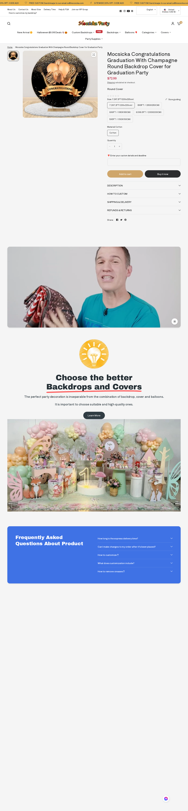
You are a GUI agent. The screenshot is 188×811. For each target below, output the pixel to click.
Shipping (111, 82)
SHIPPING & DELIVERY (119, 201)
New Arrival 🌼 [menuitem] (25, 32)
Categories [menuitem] (148, 32)
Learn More (94, 415)
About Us (11, 9)
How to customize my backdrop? (23, 13)
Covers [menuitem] (165, 32)
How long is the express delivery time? (118, 538)
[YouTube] (128, 11)
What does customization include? (116, 563)
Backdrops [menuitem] (112, 32)
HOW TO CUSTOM (117, 193)
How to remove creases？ (111, 571)
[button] (166, 799)
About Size (36, 9)
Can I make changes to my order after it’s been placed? (127, 546)
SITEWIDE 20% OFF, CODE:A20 (93, 3)
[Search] (9, 23)
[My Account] (173, 23)
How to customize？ (108, 554)
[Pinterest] (132, 11)
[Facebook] (121, 11)
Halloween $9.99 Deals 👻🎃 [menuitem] (52, 32)
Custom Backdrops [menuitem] (82, 32)
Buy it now (162, 174)
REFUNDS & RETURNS (119, 210)
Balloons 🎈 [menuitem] (131, 32)
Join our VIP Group (80, 9)
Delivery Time (50, 9)
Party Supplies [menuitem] (92, 38)
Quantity (111, 140)
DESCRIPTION (115, 185)
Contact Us (23, 9)
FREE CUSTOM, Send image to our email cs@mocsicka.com (40, 3)
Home (9, 47)
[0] (178, 23)
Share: (110, 220)
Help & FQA (64, 9)
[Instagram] (124, 11)
